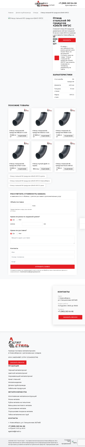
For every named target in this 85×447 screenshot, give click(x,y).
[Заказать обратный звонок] (82, 226)
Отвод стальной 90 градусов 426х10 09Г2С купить (27, 176)
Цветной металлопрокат (17, 373)
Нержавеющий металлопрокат (20, 376)
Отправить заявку (42, 266)
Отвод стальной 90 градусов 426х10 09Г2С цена (27, 185)
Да (14, 220)
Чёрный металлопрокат (17, 370)
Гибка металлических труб (18, 414)
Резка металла (13, 399)
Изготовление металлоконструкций (22, 396)
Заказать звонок (70, 317)
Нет (20, 220)
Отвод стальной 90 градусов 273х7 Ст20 (17, 164)
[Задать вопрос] (82, 220)
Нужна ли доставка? (18, 230)
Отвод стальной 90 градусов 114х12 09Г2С (64, 164)
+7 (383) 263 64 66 (68, 3)
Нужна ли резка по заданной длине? (25, 217)
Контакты (14, 248)
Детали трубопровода (17, 385)
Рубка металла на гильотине (19, 402)
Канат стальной (14, 379)
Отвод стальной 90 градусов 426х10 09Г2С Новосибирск (30, 181)
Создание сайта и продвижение (66, 441)
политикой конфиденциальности (30, 272)
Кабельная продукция (17, 388)
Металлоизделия (14, 382)
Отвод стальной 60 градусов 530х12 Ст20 (40, 131)
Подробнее (22, 136)
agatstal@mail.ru (71, 5)
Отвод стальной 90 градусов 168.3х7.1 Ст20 (18, 131)
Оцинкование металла (17, 408)
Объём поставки (17, 202)
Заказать (67, 40)
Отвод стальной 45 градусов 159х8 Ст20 (63, 131)
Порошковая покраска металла (20, 411)
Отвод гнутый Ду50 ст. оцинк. (41, 164)
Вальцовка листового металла (20, 405)
